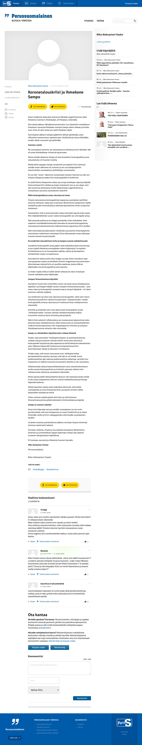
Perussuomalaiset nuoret (48, 733)
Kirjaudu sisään (131, 3)
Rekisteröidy (59, 647)
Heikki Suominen (121, 113)
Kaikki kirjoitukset (12, 98)
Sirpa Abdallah (120, 142)
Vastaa (32, 541)
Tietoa (100, 21)
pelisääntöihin (45, 628)
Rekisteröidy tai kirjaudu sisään (62, 641)
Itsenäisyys (38, 469)
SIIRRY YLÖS (13, 738)
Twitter (124, 734)
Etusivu (88, 21)
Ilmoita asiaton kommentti (49, 541)
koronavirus (52, 469)
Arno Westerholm (121, 133)
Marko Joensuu (120, 122)
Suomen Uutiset (43, 727)
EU (29, 469)
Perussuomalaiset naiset (47, 730)
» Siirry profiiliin (103, 42)
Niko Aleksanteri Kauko (38, 86)
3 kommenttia (86, 107)
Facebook (124, 732)
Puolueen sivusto (44, 724)
